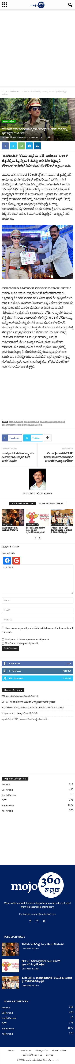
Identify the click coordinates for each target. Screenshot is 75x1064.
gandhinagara (31, 422)
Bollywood (7, 789)
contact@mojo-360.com (43, 914)
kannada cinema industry (52, 422)
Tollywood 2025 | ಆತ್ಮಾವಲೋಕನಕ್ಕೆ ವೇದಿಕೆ (19, 713)
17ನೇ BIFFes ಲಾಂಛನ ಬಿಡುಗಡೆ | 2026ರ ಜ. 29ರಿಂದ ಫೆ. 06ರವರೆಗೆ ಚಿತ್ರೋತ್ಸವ (61, 530)
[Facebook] (5, 145)
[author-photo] (37, 479)
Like (69, 663)
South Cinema (9, 795)
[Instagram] (37, 921)
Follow (67, 671)
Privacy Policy (41, 1050)
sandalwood (16, 422)
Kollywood (7, 525)
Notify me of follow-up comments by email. (27, 639)
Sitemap (49, 1055)
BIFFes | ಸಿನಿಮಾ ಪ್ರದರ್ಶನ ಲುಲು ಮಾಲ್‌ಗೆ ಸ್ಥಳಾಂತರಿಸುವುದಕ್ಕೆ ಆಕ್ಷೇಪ (35, 530)
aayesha (16, 425)
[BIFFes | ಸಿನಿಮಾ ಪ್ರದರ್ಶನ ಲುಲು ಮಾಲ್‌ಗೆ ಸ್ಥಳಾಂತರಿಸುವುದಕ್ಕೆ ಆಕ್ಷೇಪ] (37, 517)
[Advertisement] (37, 48)
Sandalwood (14, 91)
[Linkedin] (37, 145)
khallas (6, 425)
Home (4, 91)
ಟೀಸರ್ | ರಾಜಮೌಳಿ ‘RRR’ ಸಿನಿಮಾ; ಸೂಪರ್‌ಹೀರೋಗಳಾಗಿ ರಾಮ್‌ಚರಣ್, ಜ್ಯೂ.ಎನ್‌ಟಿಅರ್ (58, 457)
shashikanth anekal (32, 425)
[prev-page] (35, 538)
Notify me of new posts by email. (21, 643)
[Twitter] (13, 145)
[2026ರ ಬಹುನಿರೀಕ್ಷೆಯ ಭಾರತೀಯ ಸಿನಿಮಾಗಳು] (13, 517)
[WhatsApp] (21, 145)
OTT (4, 800)
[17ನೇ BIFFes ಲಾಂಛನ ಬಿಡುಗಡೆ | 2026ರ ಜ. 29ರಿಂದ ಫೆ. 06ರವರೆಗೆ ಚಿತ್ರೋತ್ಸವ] (62, 517)
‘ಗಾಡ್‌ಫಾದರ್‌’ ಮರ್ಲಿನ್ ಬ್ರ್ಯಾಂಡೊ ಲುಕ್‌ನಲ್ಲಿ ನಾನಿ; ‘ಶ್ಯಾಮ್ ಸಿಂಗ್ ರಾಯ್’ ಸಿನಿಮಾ (18, 457)
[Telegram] (29, 145)
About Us (12, 1050)
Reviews (6, 784)
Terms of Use (25, 1050)
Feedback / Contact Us (32, 1055)
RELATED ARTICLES (22, 503)
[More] (48, 437)
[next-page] (39, 538)
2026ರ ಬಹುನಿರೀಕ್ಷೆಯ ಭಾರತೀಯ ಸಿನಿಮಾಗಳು (10, 529)
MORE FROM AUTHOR (51, 503)
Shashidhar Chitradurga (16, 137)
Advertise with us (60, 1050)
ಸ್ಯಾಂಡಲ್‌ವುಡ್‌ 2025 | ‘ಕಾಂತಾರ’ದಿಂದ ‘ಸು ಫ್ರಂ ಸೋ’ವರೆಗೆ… (25, 719)
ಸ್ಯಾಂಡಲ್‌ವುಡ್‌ (8, 121)
